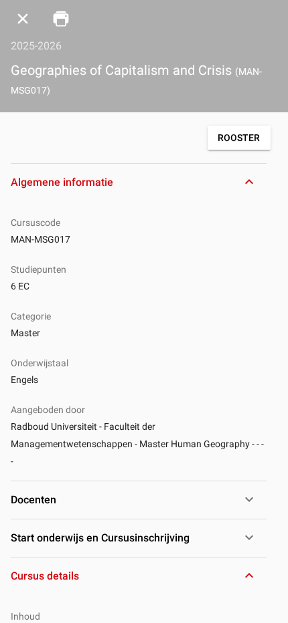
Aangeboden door (48, 409)
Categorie (31, 316)
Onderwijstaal (39, 363)
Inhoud (25, 616)
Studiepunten (38, 269)
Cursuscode (35, 222)
